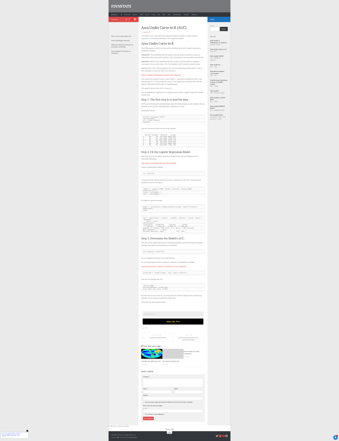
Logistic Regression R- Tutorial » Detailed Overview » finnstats (163, 266)
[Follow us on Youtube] (132, 19)
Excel (147, 15)
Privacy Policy (169, 429)
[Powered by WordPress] (118, 437)
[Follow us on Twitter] (126, 19)
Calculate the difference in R (150, 361)
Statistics (114, 15)
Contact (186, 15)
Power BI (127, 15)
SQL (164, 15)
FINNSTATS (121, 6)
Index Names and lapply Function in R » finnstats (158, 163)
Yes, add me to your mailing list (154, 414)
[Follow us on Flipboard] (129, 19)
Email (176, 389)
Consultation (177, 15)
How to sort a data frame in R (121, 36)
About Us (194, 15)
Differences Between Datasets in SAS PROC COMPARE (122, 46)
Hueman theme (133, 437)
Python (135, 15)
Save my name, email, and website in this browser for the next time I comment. (169, 402)
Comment (146, 377)
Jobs (169, 15)
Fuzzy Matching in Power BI (120, 40)
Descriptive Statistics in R (170, 361)
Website (145, 395)
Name (145, 389)
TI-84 (153, 15)
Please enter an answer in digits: (153, 405)
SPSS (141, 15)
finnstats (146, 32)
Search (212, 26)
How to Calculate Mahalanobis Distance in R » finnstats (161, 75)
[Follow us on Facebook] (135, 19)
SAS (158, 15)
